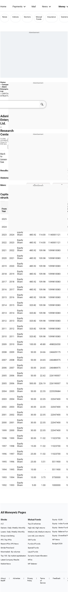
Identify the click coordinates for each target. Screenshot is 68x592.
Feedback (56, 578)
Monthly (22, 528)
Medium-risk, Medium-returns (39, 532)
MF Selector (32, 564)
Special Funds (33, 548)
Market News (6, 564)
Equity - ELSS (57, 519)
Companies (7, 84)
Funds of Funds (34, 544)
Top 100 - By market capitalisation (13, 556)
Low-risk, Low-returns (36, 536)
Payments (17, 6)
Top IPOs (8, 540)
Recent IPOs (5, 544)
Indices (15, 17)
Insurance (51, 17)
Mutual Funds (39, 18)
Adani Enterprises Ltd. (5, 89)
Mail (34, 6)
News (45, 6)
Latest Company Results (10, 560)
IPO (2, 540)
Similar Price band (7, 548)
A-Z (2, 524)
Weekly (15, 528)
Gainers (64, 17)
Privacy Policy (30, 579)
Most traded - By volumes (10, 552)
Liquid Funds (33, 552)
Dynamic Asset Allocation (37, 556)
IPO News (14, 544)
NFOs (30, 560)
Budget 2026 (57, 543)
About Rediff (3, 579)
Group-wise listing (7, 536)
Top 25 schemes (34, 524)
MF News (56, 539)
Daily (9, 528)
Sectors (27, 17)
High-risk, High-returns (36, 528)
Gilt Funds (32, 540)
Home (3, 6)
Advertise (16, 578)
